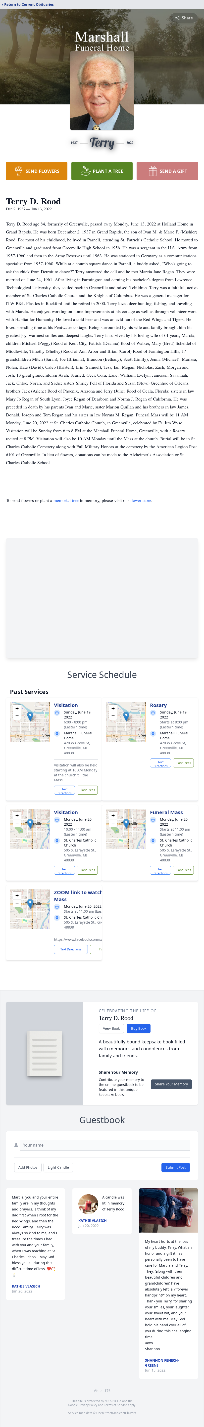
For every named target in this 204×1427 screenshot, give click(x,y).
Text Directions (64, 791)
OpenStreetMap (107, 1413)
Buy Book (138, 1028)
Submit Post (176, 1167)
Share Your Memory (171, 1084)
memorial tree (66, 500)
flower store (140, 500)
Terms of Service (115, 1405)
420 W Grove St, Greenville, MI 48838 (77, 748)
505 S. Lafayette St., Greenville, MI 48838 (80, 855)
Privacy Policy (88, 1405)
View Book (111, 1028)
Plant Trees (87, 790)
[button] (30, 717)
